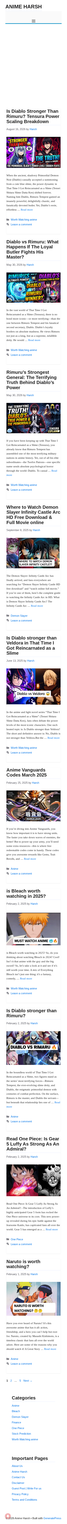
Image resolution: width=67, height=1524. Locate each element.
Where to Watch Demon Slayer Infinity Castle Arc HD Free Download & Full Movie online (33, 514)
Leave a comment (21, 224)
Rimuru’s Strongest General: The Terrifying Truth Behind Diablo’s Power (31, 380)
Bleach (16, 1411)
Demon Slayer (19, 615)
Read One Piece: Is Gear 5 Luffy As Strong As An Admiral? (32, 1144)
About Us (17, 1465)
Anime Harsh (23, 6)
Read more (27, 209)
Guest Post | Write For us (26, 1488)
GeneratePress (52, 1518)
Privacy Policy (20, 1494)
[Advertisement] (33, 62)
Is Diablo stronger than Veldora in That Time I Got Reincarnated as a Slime (31, 645)
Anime (14, 868)
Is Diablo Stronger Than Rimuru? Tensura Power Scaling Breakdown (32, 116)
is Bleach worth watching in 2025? (26, 893)
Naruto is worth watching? (23, 1264)
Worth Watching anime (24, 219)
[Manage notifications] (8, 1516)
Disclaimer (18, 1482)
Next (27, 1380)
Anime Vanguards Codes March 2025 (26, 772)
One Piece (17, 1239)
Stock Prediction (21, 1433)
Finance (16, 1422)
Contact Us (18, 1477)
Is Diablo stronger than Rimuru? (31, 1013)
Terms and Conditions (24, 1499)
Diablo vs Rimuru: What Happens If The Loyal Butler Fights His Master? (32, 249)
